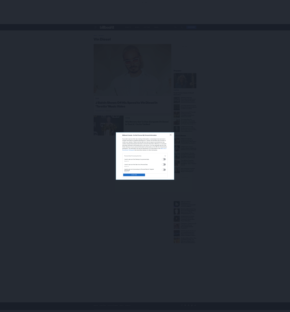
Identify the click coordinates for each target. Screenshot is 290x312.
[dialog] (145, 156)
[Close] (171, 135)
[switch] (164, 159)
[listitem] (145, 156)
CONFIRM (134, 174)
